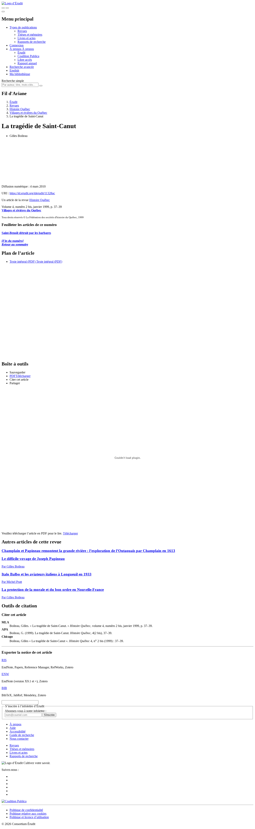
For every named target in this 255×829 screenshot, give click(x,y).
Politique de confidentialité (26, 810)
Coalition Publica (28, 56)
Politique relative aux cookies (28, 813)
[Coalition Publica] (14, 801)
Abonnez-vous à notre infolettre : (25, 711)
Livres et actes (26, 38)
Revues (22, 31)
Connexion (17, 45)
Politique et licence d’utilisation (29, 817)
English (14, 70)
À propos (28, 49)
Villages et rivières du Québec (28, 112)
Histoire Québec (20, 109)
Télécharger (70, 533)
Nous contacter (19, 738)
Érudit (21, 52)
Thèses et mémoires (30, 34)
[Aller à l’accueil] (12, 3)
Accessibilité (18, 731)
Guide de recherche (22, 735)
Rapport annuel (27, 63)
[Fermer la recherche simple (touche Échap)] (7, 8)
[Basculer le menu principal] (3, 11)
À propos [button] (16, 49)
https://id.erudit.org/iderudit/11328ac (32, 193)
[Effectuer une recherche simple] (3, 8)
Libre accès (25, 59)
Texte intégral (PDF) (22, 261)
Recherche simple (13, 81)
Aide (13, 728)
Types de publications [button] (23, 27)
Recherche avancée (22, 67)
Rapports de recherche (32, 41)
